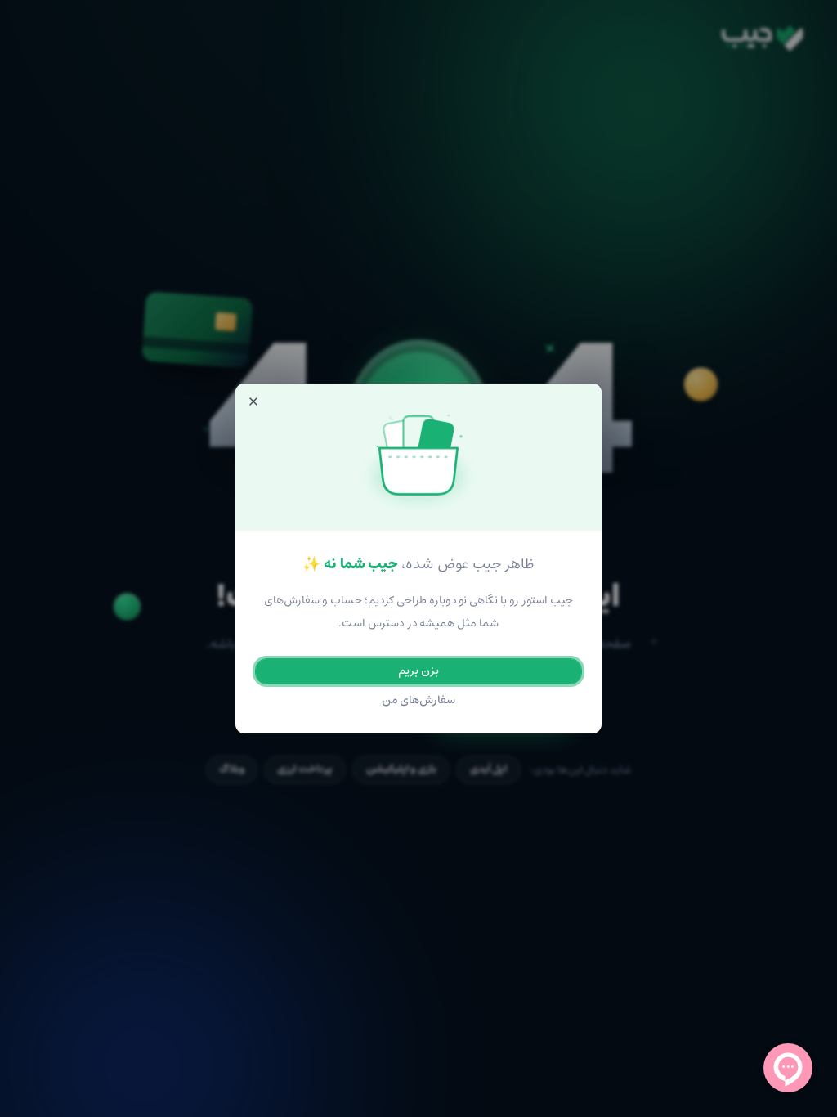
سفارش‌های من (419, 700)
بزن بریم (418, 671)
